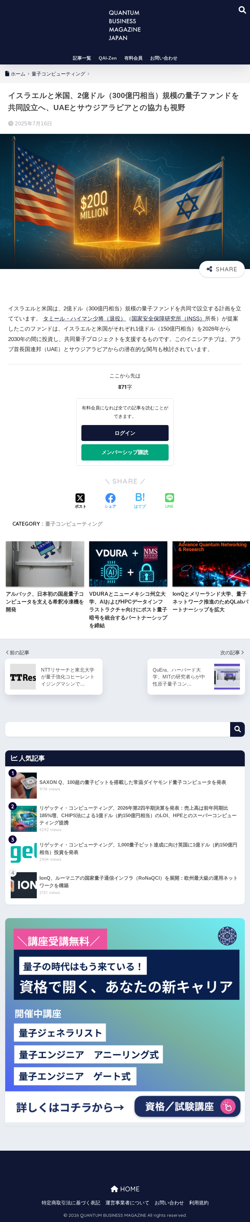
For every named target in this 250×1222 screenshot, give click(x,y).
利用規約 (199, 1202)
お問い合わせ (163, 58)
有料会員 (133, 58)
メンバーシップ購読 (125, 452)
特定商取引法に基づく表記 (71, 1202)
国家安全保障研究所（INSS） (168, 319)
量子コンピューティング (74, 523)
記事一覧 (82, 58)
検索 (237, 729)
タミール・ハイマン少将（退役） (84, 319)
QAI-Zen (108, 58)
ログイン (125, 432)
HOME (129, 1189)
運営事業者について (127, 1202)
